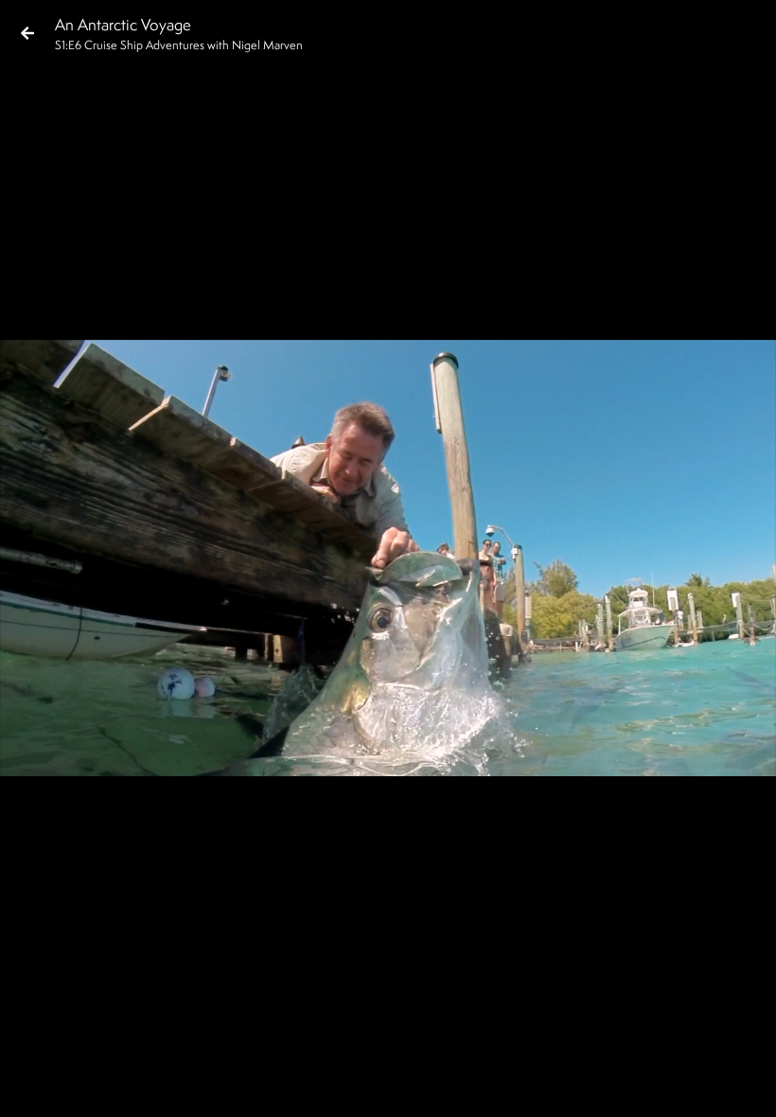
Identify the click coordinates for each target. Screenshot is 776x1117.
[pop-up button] (685, 1087)
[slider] (382, 1056)
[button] (30, 1087)
